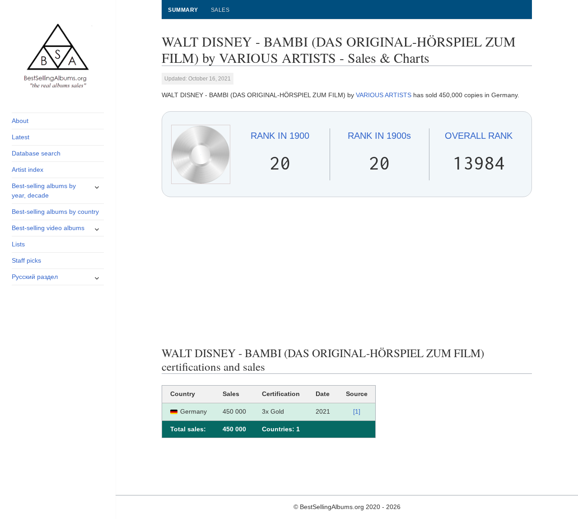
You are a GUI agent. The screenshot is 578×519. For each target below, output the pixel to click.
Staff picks (26, 260)
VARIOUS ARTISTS (383, 95)
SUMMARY (183, 10)
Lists (18, 244)
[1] (356, 411)
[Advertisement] (347, 271)
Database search (36, 153)
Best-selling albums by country (55, 211)
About (20, 120)
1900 (280, 136)
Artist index (27, 169)
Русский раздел (35, 276)
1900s (379, 136)
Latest (20, 137)
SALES (220, 10)
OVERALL (479, 136)
